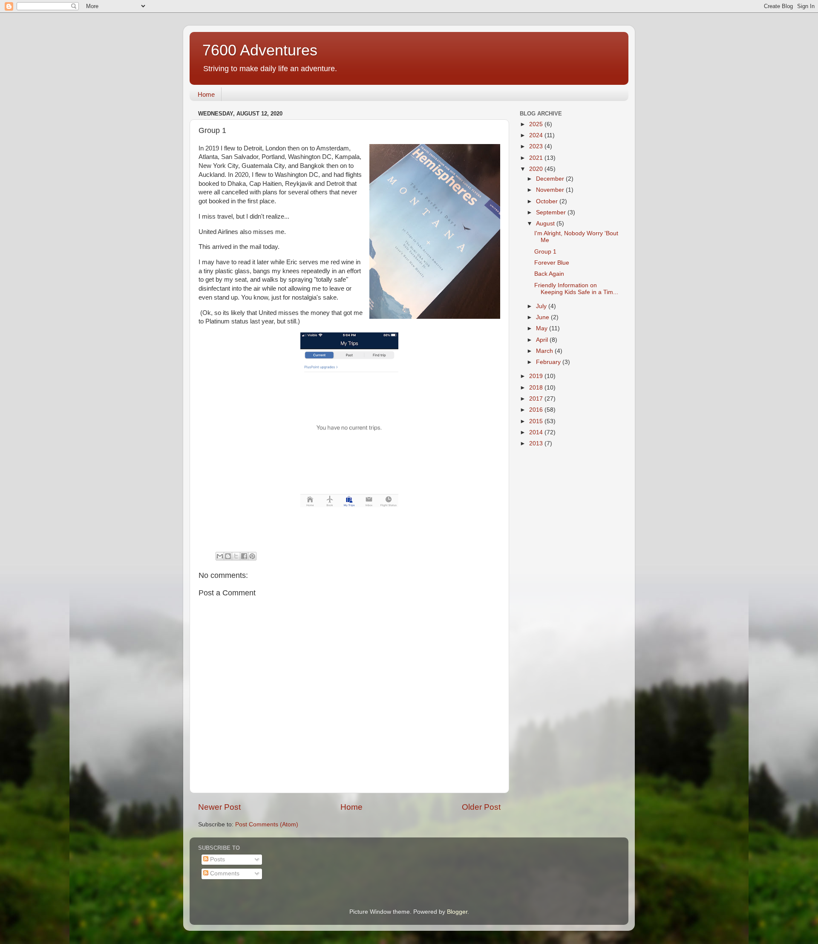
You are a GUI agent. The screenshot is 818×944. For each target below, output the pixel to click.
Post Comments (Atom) (266, 824)
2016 (536, 410)
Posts (216, 859)
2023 (536, 146)
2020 (536, 169)
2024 (536, 135)
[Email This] (220, 556)
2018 (536, 387)
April (543, 340)
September (551, 212)
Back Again (549, 274)
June (543, 317)
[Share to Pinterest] (252, 556)
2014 (536, 432)
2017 (536, 398)
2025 (536, 124)
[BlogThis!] (228, 556)
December (551, 179)
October (547, 201)
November (551, 190)
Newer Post (219, 807)
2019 (536, 376)
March (545, 351)
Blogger (457, 912)
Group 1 (545, 251)
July (542, 306)
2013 (536, 443)
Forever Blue (551, 263)
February (549, 362)
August (546, 223)
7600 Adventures (259, 50)
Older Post (481, 807)
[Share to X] (236, 556)
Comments (223, 873)
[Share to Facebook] (244, 556)
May (542, 328)
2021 (536, 158)
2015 (536, 421)
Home (206, 94)
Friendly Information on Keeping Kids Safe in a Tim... (576, 288)
